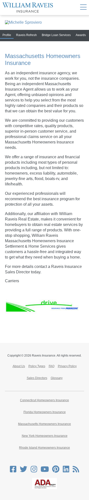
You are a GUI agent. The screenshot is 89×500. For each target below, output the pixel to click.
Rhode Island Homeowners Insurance (44, 447)
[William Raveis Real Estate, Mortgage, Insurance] (27, 7)
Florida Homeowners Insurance (44, 412)
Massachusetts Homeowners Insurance (44, 424)
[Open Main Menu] (83, 7)
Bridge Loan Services (56, 35)
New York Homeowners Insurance (44, 436)
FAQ (51, 366)
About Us (19, 366)
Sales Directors (37, 378)
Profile (6, 35)
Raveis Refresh (26, 35)
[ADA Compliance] (44, 488)
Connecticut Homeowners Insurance (44, 400)
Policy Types (36, 366)
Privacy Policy (67, 366)
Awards (81, 35)
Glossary (57, 378)
